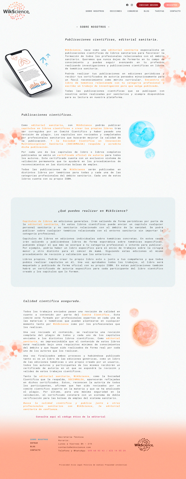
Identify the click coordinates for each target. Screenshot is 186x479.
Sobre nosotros (39, 439)
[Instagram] (132, 5)
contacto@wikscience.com (74, 447)
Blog (32, 446)
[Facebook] (127, 5)
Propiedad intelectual (116, 465)
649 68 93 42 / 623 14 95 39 (107, 450)
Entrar (34, 443)
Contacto (35, 450)
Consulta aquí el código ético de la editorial (71, 416)
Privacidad (64, 465)
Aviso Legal (76, 465)
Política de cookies (94, 465)
